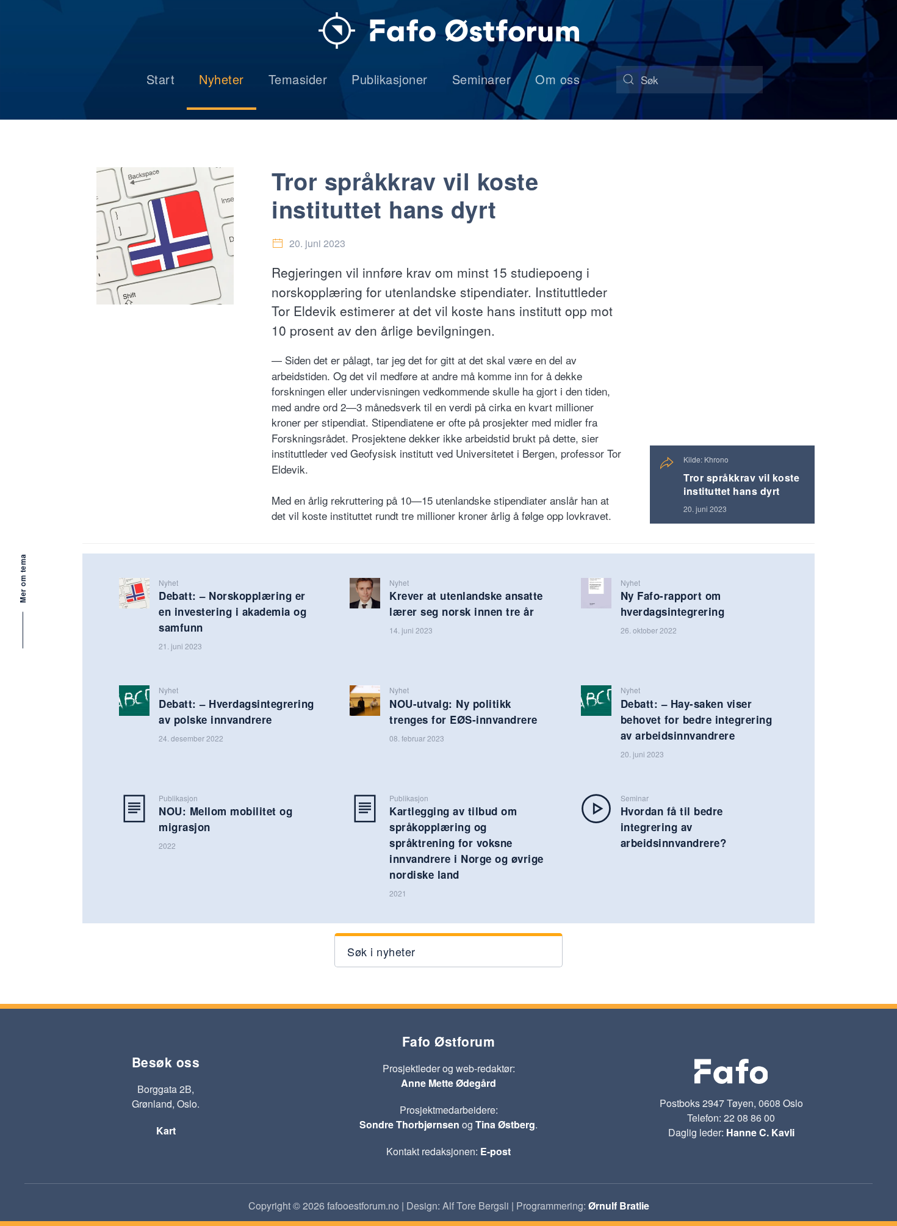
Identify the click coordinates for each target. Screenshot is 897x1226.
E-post (495, 1151)
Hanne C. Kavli (760, 1132)
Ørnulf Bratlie (618, 1206)
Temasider (298, 79)
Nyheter (221, 79)
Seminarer (481, 79)
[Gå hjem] (449, 30)
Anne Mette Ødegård (448, 1083)
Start (160, 79)
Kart (166, 1130)
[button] (448, 950)
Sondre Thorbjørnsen (409, 1124)
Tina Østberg (505, 1124)
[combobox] (689, 79)
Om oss (557, 79)
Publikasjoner (389, 79)
